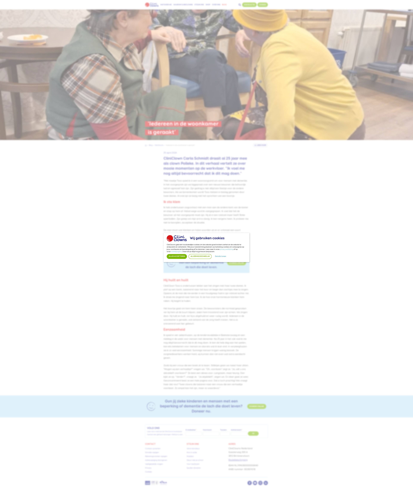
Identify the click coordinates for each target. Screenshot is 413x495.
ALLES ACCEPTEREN (177, 256)
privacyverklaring (226, 249)
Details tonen (220, 256)
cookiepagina (176, 252)
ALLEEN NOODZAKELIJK (200, 256)
